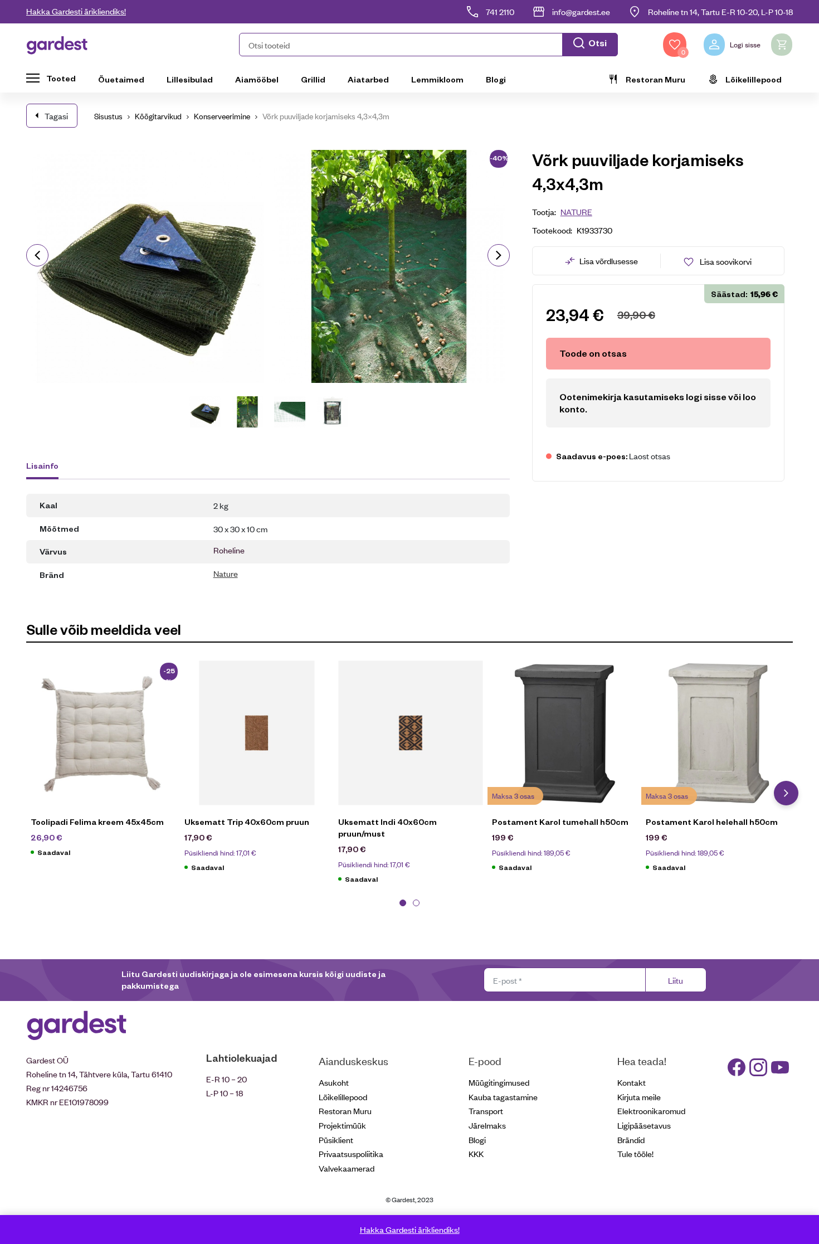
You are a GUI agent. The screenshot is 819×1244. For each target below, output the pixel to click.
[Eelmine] (37, 255)
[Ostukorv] (782, 44)
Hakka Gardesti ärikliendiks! (76, 11)
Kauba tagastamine (503, 1096)
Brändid (631, 1139)
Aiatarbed (368, 79)
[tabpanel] (103, 764)
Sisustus (108, 116)
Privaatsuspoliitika (351, 1153)
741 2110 (500, 11)
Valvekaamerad (346, 1168)
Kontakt (631, 1082)
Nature (225, 573)
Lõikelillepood (753, 79)
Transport (486, 1110)
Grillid (313, 79)
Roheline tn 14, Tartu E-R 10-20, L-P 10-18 (720, 11)
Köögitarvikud (158, 116)
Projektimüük (342, 1125)
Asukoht (334, 1082)
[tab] (47, 467)
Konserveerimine (222, 116)
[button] (428, 44)
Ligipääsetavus (644, 1125)
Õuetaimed (121, 79)
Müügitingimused (499, 1082)
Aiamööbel (257, 79)
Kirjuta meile (639, 1096)
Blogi (496, 79)
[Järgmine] (499, 255)
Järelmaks (487, 1125)
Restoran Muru (655, 79)
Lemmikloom (437, 79)
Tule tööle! (635, 1153)
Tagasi (56, 116)
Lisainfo (42, 465)
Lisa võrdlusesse (608, 260)
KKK (476, 1153)
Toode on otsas (593, 353)
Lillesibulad (190, 79)
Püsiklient (336, 1139)
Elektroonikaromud (651, 1110)
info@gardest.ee (581, 11)
